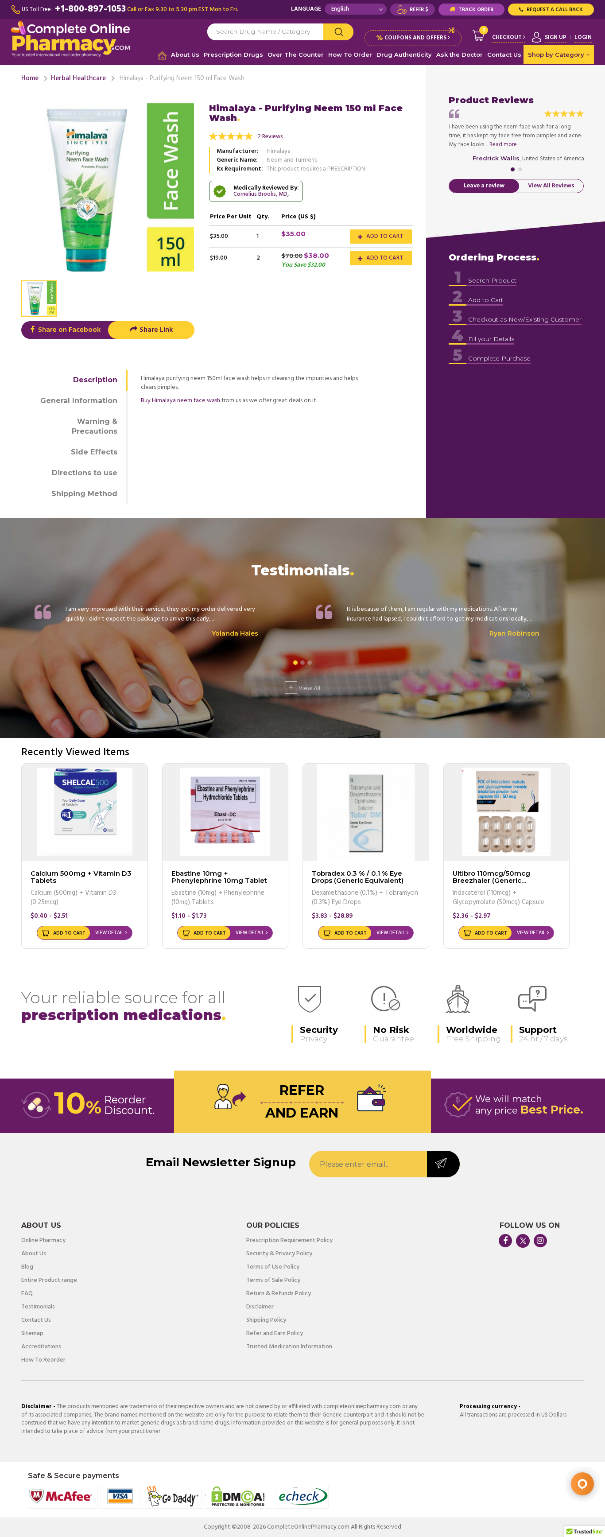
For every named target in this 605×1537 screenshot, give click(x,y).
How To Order (350, 54)
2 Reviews (270, 136)
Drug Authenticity (404, 54)
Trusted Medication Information (289, 1347)
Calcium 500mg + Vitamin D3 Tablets (81, 877)
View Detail (109, 933)
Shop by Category (557, 54)
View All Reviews (551, 186)
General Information (78, 400)
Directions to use (84, 473)
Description (95, 380)
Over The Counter (296, 54)
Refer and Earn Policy (274, 1333)
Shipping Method (84, 493)
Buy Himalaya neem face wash (180, 401)
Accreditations (41, 1347)
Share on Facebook (68, 330)
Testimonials (38, 1307)
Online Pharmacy (43, 1240)
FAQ (27, 1293)
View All (304, 687)
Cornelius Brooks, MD (260, 194)
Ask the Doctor (459, 54)
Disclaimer (260, 1307)
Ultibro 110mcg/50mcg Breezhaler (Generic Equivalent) (491, 880)
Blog (27, 1267)
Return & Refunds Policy (278, 1293)
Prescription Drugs (233, 54)
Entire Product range (49, 1280)
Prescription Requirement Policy (289, 1240)
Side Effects (94, 452)
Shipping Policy (266, 1320)
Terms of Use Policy (272, 1267)
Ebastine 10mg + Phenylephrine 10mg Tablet (219, 877)
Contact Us (504, 54)
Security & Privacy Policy (279, 1254)
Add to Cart (384, 236)
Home (30, 78)
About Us (185, 54)
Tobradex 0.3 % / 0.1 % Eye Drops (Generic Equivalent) (357, 877)
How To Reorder (43, 1360)
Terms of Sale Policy (273, 1280)
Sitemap (32, 1333)
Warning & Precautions (94, 426)
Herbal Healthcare (78, 78)
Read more (503, 144)
